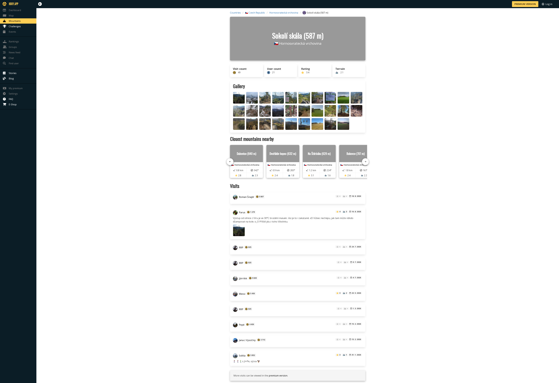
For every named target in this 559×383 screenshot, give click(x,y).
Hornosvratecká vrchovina (283, 12)
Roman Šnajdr (246, 197)
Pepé (241, 324)
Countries (235, 12)
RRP (240, 247)
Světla (241, 355)
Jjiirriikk (242, 278)
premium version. (278, 375)
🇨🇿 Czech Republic (255, 12)
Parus (241, 212)
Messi (241, 293)
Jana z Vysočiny (247, 340)
